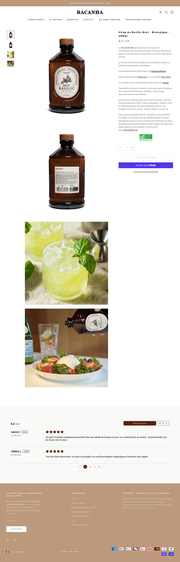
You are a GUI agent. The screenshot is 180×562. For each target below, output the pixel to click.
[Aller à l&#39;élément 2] (10, 45)
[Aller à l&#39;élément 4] (10, 63)
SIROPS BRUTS (36, 19)
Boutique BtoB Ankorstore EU (83, 507)
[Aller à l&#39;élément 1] (10, 35)
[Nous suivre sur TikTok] (14, 539)
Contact (74, 498)
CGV (73, 520)
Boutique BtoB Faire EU (81, 511)
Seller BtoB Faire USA (80, 516)
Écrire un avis (140, 423)
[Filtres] (160, 423)
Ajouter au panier (146, 157)
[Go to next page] (100, 467)
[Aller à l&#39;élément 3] (10, 54)
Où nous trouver (78, 503)
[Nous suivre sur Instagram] (7, 539)
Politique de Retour (79, 524)
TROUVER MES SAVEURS (139, 19)
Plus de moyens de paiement (146, 171)
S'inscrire (16, 529)
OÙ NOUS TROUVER (109, 19)
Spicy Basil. (166, 77)
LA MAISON (56, 19)
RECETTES (72, 19)
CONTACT (89, 19)
